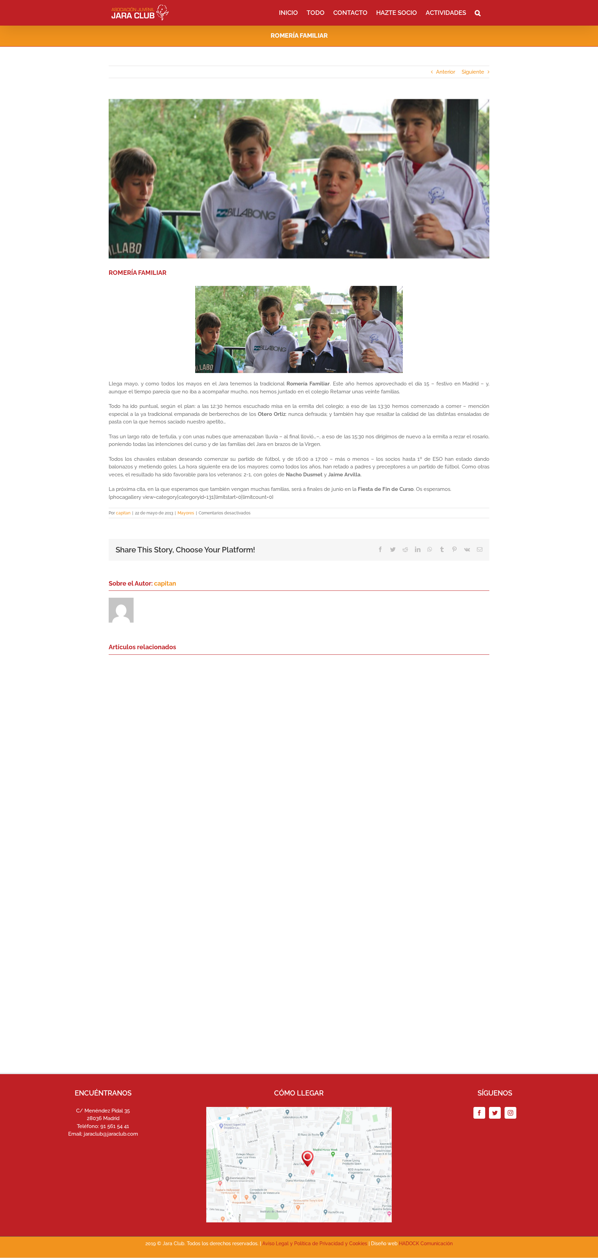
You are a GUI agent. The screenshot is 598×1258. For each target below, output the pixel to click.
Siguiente (473, 72)
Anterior (445, 72)
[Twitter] (495, 1113)
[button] (478, 12)
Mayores (186, 513)
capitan (123, 513)
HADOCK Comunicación (426, 1243)
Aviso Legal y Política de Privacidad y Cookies (314, 1243)
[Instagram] (510, 1113)
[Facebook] (479, 1113)
